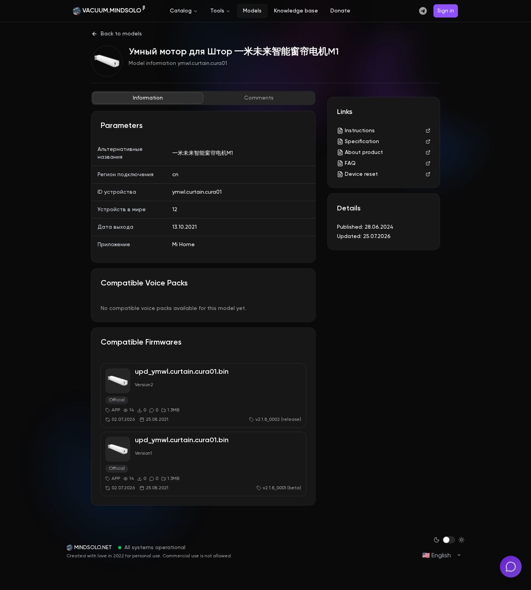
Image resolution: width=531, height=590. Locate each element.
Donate (340, 11)
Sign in (445, 11)
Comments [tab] (259, 98)
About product (364, 152)
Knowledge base (296, 11)
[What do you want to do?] (511, 567)
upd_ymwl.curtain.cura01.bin (182, 371)
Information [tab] (148, 98)
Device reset (361, 174)
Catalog (181, 11)
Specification (362, 141)
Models (252, 11)
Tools (217, 11)
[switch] (449, 539)
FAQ (350, 163)
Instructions (360, 130)
